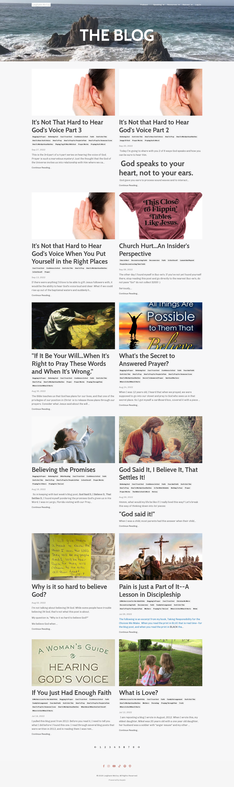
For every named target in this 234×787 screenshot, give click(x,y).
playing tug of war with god (65, 144)
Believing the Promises (63, 470)
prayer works (83, 144)
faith (92, 137)
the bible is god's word (141, 492)
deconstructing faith (139, 260)
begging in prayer (39, 137)
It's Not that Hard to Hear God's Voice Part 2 (154, 126)
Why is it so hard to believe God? (69, 590)
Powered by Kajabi (117, 780)
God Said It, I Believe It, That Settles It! (158, 473)
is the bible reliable (161, 488)
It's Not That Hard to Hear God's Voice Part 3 (67, 126)
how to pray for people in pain (75, 140)
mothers (147, 609)
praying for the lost (56, 484)
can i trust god (66, 137)
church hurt (124, 260)
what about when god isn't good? (93, 707)
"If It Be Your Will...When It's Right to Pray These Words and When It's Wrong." (70, 363)
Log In (198, 5)
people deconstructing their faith (132, 264)
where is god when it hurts (42, 386)
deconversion (154, 260)
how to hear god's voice (41, 140)
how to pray (57, 140)
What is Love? (138, 693)
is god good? (37, 272)
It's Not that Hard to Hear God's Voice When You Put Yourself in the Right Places (70, 253)
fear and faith (189, 370)
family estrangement (164, 605)
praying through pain (94, 382)
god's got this (101, 137)
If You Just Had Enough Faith (71, 693)
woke (195, 609)
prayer (47, 272)
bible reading (65, 476)
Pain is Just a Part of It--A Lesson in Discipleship (154, 590)
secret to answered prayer (153, 378)
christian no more (183, 601)
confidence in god (81, 137)
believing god (53, 137)
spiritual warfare (172, 378)
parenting (155, 703)
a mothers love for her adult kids (132, 601)
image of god (125, 140)
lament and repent (187, 260)
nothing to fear (177, 488)
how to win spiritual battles (42, 144)
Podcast (144, 5)
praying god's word (98, 144)
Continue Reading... (42, 167)
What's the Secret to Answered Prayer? (147, 360)
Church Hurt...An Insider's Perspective (154, 250)
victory (154, 492)
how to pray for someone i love (100, 140)
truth (181, 703)
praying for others (39, 484)
